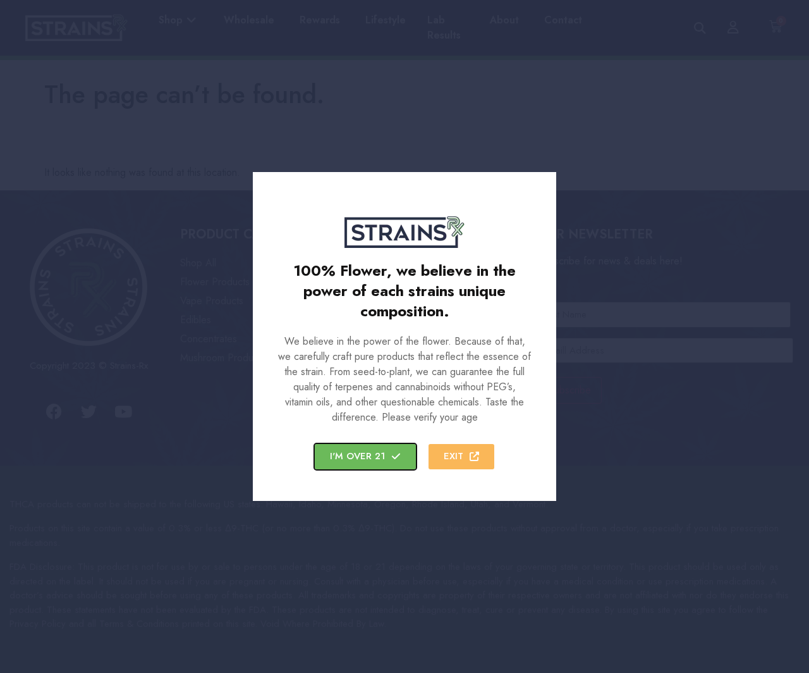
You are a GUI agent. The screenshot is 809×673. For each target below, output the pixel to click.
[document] (404, 336)
